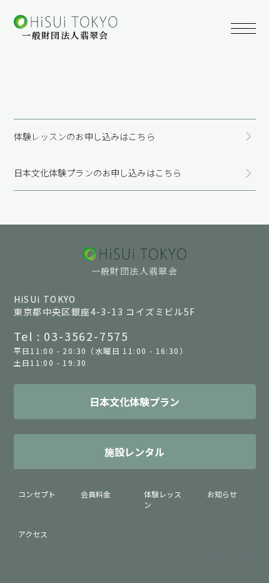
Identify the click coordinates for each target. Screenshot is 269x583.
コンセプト (37, 494)
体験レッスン (162, 499)
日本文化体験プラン (134, 401)
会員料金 (96, 494)
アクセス (33, 534)
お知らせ (222, 494)
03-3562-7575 (86, 336)
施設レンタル (134, 451)
